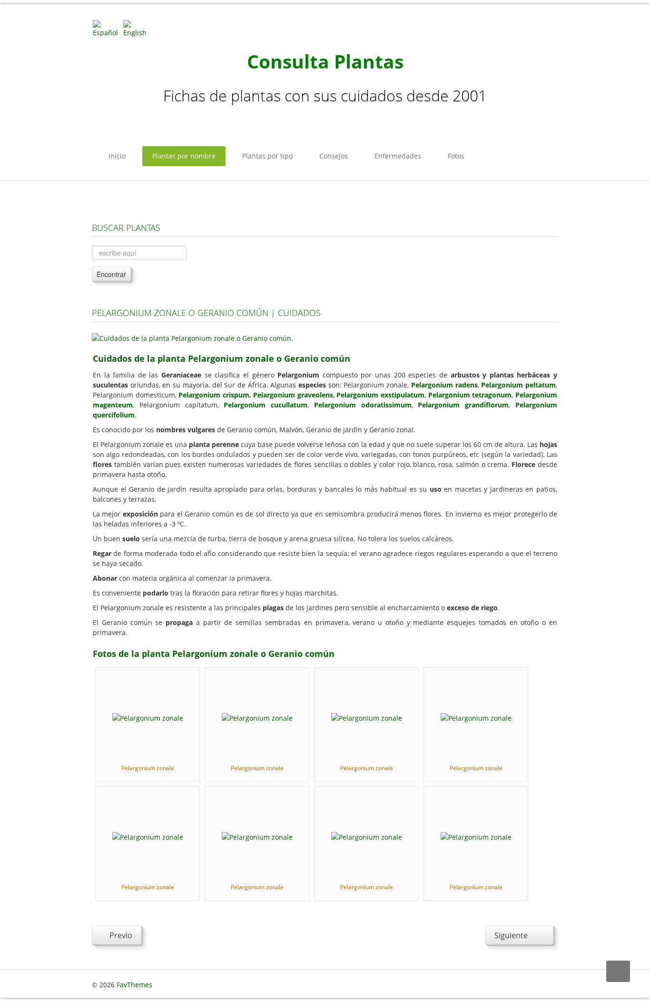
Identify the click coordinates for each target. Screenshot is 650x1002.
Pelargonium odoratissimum (363, 404)
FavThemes (134, 984)
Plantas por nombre (184, 155)
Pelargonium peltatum (518, 384)
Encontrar (111, 274)
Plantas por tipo (267, 155)
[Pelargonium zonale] (147, 717)
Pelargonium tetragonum (470, 394)
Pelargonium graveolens (293, 394)
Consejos (333, 155)
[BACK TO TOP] (618, 971)
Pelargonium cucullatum (265, 404)
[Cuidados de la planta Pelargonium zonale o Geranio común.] (192, 337)
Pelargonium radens (444, 384)
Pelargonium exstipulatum (380, 394)
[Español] (107, 27)
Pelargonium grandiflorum (463, 404)
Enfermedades (397, 155)
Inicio (117, 155)
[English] (137, 27)
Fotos (456, 155)
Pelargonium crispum (213, 394)
